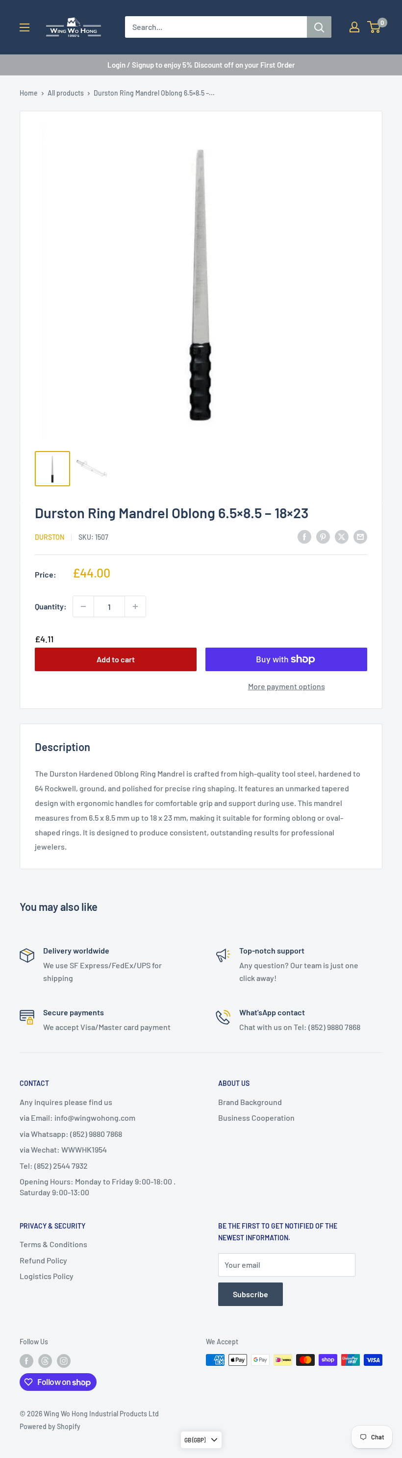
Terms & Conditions (53, 1244)
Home (29, 93)
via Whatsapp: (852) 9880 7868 (71, 1133)
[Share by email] (360, 536)
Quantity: (51, 606)
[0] (374, 27)
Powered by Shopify (50, 1426)
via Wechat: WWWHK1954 (63, 1149)
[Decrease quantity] (83, 606)
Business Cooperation (256, 1117)
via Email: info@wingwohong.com (77, 1117)
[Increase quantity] (135, 606)
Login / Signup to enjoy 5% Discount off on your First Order (201, 64)
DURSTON (49, 537)
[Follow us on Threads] (45, 1361)
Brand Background (250, 1101)
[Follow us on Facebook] (26, 1361)
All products (66, 93)
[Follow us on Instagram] (64, 1361)
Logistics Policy (47, 1276)
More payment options (286, 686)
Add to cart (116, 659)
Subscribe (250, 1294)
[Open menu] (24, 27)
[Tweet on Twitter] (342, 536)
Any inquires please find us (66, 1101)
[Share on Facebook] (304, 536)
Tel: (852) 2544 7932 (54, 1165)
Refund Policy (43, 1260)
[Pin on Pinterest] (323, 536)
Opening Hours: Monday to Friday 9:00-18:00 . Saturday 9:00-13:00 (98, 1187)
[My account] (354, 27)
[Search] (319, 27)
